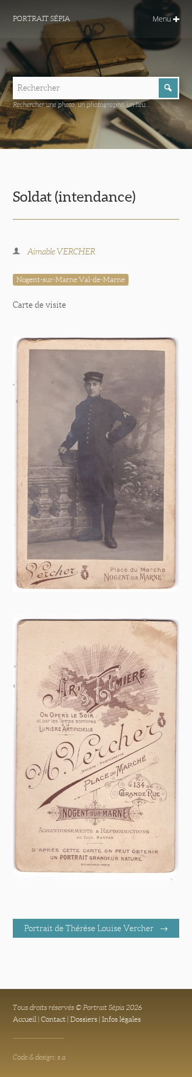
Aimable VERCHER (61, 251)
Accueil (24, 1019)
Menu (163, 19)
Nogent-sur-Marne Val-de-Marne (70, 279)
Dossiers (83, 1019)
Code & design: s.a (39, 1057)
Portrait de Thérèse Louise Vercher (90, 928)
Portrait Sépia (41, 18)
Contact (53, 1019)
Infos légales (121, 1019)
